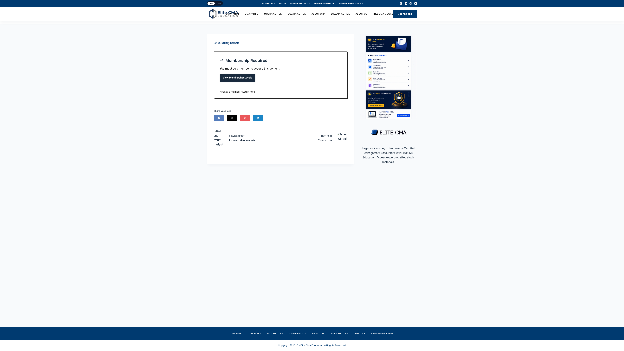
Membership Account (351, 3)
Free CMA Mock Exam (385, 13)
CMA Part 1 (232, 13)
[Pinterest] (411, 3)
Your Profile (268, 3)
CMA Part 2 (251, 13)
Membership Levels (300, 3)
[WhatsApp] (401, 3)
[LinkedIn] (406, 3)
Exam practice (296, 13)
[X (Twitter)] (232, 118)
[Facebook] (219, 118)
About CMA (318, 13)
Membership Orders (324, 3)
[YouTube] (415, 3)
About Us (361, 13)
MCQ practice (273, 13)
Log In (282, 3)
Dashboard (405, 14)
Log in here (248, 91)
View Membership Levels (237, 77)
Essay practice (340, 13)
